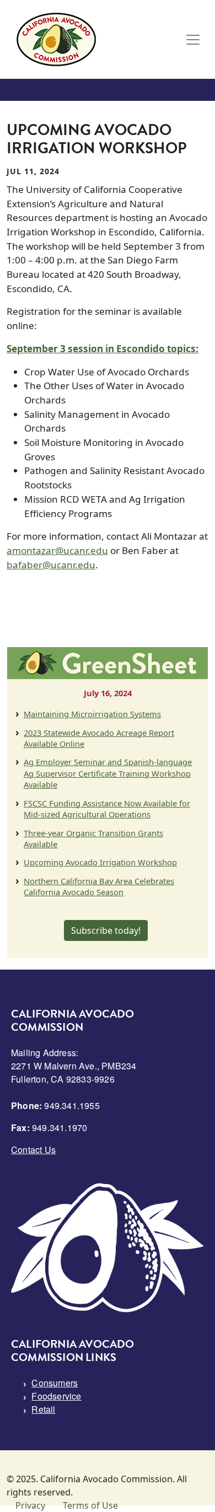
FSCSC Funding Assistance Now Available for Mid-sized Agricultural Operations (107, 809)
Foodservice (56, 1396)
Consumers (54, 1382)
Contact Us (33, 1149)
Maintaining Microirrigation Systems (92, 713)
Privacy (30, 1505)
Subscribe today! (106, 930)
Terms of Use (90, 1505)
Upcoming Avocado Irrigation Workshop (100, 862)
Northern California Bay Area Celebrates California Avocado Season (99, 886)
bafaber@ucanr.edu (51, 564)
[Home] (56, 39)
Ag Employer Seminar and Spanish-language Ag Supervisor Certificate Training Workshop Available (108, 773)
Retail (43, 1409)
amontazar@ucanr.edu (57, 550)
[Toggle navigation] (193, 40)
